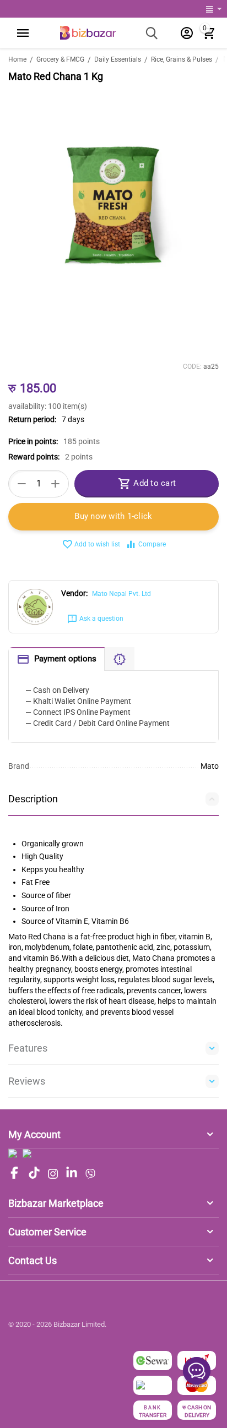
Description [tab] (33, 799)
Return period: (32, 419)
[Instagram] (53, 1174)
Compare (152, 544)
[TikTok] (34, 1173)
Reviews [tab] (26, 1081)
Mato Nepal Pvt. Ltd (121, 594)
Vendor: (74, 593)
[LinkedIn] (72, 1173)
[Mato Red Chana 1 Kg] (113, 205)
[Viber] (90, 1174)
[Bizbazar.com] (88, 32)
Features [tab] (27, 1048)
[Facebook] (14, 1173)
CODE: (192, 366)
